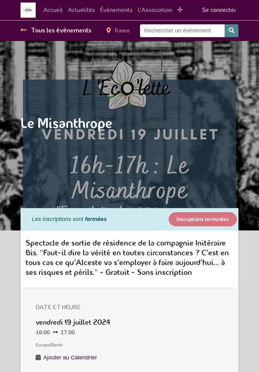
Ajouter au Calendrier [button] (70, 357)
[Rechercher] (231, 30)
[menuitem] (53, 10)
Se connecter (219, 10)
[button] (180, 10)
